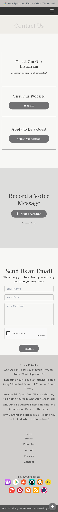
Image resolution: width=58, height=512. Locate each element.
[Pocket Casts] (12, 492)
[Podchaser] (44, 492)
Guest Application (29, 138)
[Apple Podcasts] (8, 484)
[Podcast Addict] (28, 492)
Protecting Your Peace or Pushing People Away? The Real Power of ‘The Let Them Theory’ (29, 384)
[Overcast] (40, 484)
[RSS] (36, 492)
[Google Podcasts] (16, 484)
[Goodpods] (48, 484)
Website (29, 105)
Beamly (33, 223)
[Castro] (32, 484)
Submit (29, 348)
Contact (29, 462)
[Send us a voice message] (52, 506)
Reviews (29, 456)
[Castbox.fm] (24, 484)
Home (29, 439)
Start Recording (30, 214)
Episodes (29, 444)
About (29, 450)
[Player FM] (20, 492)
